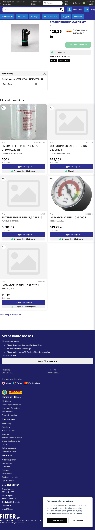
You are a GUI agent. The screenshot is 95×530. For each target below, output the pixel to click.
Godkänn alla (57, 520)
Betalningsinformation (11, 404)
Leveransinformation (11, 408)
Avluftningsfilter (9, 459)
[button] (3, 108)
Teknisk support (9, 448)
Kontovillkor (7, 411)
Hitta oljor (34, 16)
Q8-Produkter (8, 480)
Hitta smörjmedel (50, 16)
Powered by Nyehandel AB (47, 527)
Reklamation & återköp (12, 437)
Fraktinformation (9, 415)
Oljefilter (6, 470)
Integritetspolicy (9, 451)
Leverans (6, 434)
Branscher (78, 16)
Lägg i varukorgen (23, 166)
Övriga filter (63, 60)
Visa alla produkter (9, 314)
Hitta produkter (9, 430)
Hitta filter (22, 16)
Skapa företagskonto (48, 361)
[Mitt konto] (75, 9)
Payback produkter (10, 477)
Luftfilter (6, 466)
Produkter (6, 16)
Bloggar (66, 16)
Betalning (6, 427)
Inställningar (78, 520)
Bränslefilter (7, 463)
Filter (53, 60)
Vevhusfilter (7, 473)
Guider (5, 444)
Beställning (7, 423)
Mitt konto (6, 401)
